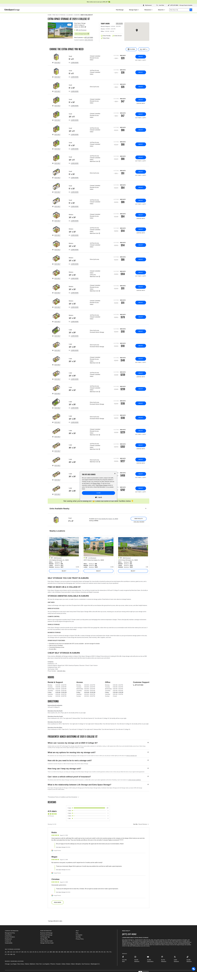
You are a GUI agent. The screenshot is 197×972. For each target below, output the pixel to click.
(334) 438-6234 (89, 40)
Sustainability (8, 943)
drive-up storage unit (132, 755)
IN (40, 952)
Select (140, 56)
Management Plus (10, 933)
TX (110, 952)
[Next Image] (71, 30)
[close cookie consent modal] (115, 473)
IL (37, 952)
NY (85, 952)
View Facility (138, 518)
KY (45, 952)
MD (54, 952)
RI (102, 952)
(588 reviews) (58, 558)
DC (25, 952)
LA (48, 952)
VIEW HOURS (119, 23)
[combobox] (181, 9)
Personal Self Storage (46, 935)
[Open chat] (194, 969)
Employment (8, 939)
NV (74, 952)
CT (20, 952)
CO (17, 952)
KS (42, 952)
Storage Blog (43, 939)
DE (22, 952)
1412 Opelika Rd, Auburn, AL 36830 (108, 518)
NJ (79, 952)
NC (88, 952)
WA (11, 954)
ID (35, 952)
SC (105, 952)
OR (97, 952)
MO (68, 952)
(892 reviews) (127, 558)
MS (65, 952)
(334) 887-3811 (61, 671)
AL (5, 952)
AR (8, 952)
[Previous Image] (49, 30)
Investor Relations (10, 937)
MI (59, 952)
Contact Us (8, 941)
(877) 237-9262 (139, 685)
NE (71, 952)
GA (31, 952)
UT (6, 954)
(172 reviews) (92, 558)
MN (62, 952)
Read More (57, 902)
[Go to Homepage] (10, 9)
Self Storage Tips (45, 937)
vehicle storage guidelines (134, 779)
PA (99, 952)
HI (33, 952)
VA (8, 954)
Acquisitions (8, 935)
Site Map (78, 937)
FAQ (77, 933)
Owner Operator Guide (46, 941)
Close (99, 493)
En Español (79, 935)
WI (14, 954)
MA (57, 952)
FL (28, 952)
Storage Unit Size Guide (47, 943)
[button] (98, 510)
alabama (69, 15)
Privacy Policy (80, 939)
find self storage (58, 15)
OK (94, 952)
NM (82, 952)
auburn (76, 15)
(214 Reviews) (82, 30)
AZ (11, 952)
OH (91, 952)
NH (77, 952)
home (49, 15)
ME (51, 952)
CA (14, 952)
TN (107, 952)
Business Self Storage (46, 933)
